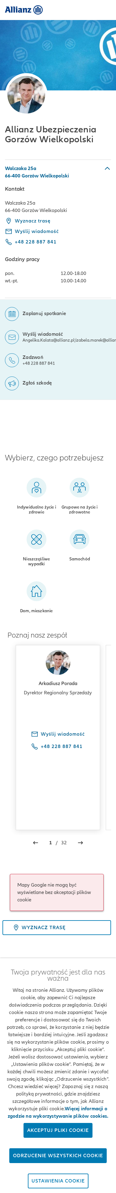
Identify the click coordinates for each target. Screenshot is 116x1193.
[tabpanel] (58, 229)
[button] (58, 172)
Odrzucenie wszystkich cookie (58, 1156)
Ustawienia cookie (58, 1181)
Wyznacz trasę (32, 221)
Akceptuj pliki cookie (58, 1130)
